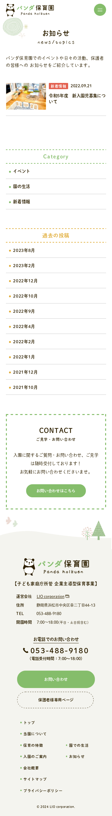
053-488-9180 (59, 650)
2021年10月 (25, 387)
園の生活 (21, 186)
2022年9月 (24, 311)
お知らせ (77, 756)
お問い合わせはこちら (56, 491)
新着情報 (21, 201)
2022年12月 (25, 281)
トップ (29, 722)
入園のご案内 (35, 756)
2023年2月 (24, 265)
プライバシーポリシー (43, 790)
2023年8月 (24, 250)
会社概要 (31, 767)
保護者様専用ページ (56, 700)
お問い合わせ (56, 679)
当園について (35, 733)
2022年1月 (24, 357)
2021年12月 (25, 372)
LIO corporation (50, 596)
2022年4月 (24, 326)
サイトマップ (35, 779)
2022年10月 (25, 296)
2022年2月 (24, 341)
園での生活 (79, 745)
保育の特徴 (33, 745)
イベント (21, 171)
